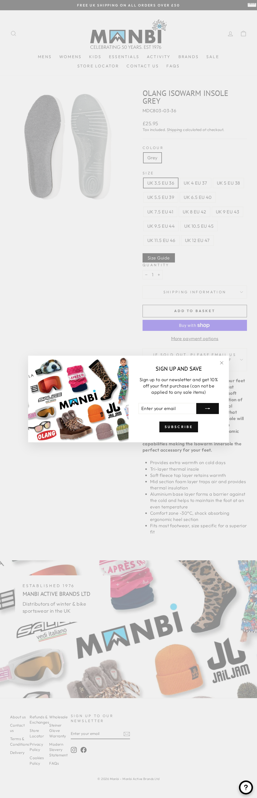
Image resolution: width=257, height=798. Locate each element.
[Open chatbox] (246, 787)
